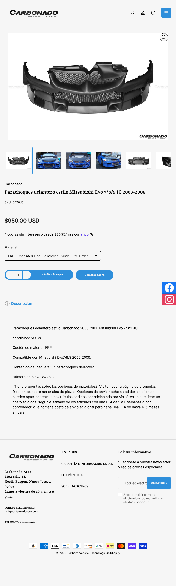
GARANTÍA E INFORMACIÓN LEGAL (87, 464)
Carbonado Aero (78, 553)
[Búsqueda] (133, 13)
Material (11, 247)
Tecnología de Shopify (105, 553)
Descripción (21, 303)
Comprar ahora (94, 275)
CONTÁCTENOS (72, 475)
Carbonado (13, 184)
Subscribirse (159, 483)
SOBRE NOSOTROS (74, 486)
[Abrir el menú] (166, 13)
